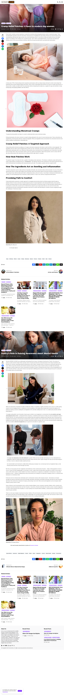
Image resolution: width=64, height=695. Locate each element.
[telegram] (3, 645)
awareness (15, 553)
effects (15, 258)
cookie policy (5, 691)
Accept (19, 690)
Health (11, 5)
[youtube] (6, 645)
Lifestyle (6, 5)
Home (2, 5)
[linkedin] (10, 645)
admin (4, 297)
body (7, 258)
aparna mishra (9, 553)
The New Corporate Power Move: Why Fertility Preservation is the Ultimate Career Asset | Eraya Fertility (23, 295)
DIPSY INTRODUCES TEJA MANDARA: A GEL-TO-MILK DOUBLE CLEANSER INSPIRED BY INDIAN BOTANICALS (55, 295)
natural (31, 258)
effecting (11, 258)
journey (43, 553)
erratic (19, 258)
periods (35, 258)
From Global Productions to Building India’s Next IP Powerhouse (52, 640)
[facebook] (1, 645)
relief (43, 258)
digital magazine (21, 553)
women (50, 258)
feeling (22, 258)
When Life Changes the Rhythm (31, 633)
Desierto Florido (34, 545)
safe (46, 258)
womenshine (58, 553)
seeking (53, 553)
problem (39, 258)
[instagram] (8, 645)
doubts (26, 553)
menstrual (27, 258)
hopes (34, 553)
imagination (38, 553)
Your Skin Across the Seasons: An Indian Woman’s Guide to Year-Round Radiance (7, 320)
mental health (48, 553)
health (30, 553)
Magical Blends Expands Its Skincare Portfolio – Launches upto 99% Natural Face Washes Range (39, 295)
